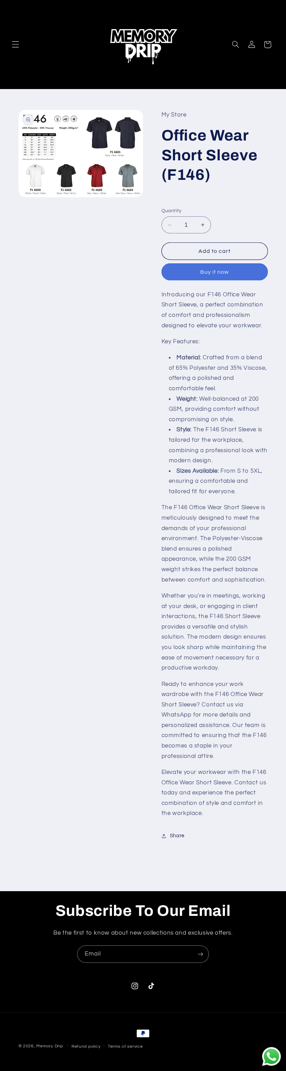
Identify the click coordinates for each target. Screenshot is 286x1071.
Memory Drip (49, 1046)
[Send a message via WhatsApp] (272, 1057)
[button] (15, 45)
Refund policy (86, 1046)
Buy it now (214, 272)
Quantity (171, 210)
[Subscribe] (201, 953)
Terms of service (125, 1046)
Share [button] (177, 835)
